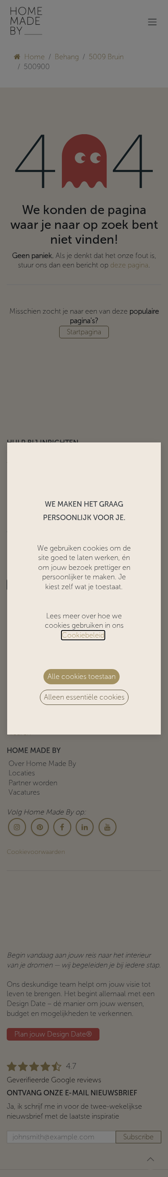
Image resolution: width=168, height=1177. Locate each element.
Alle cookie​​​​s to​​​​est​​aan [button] (81, 676)
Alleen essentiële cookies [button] (84, 697)
